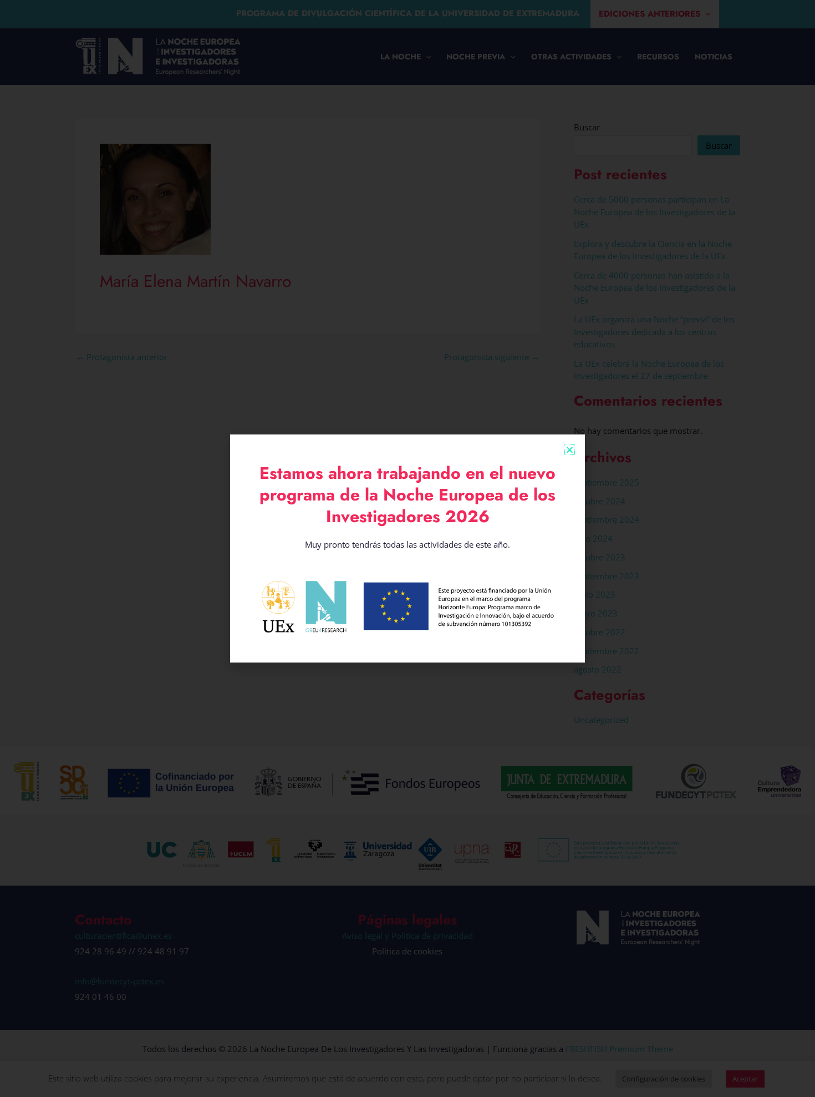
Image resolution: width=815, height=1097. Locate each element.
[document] (407, 548)
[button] (570, 450)
